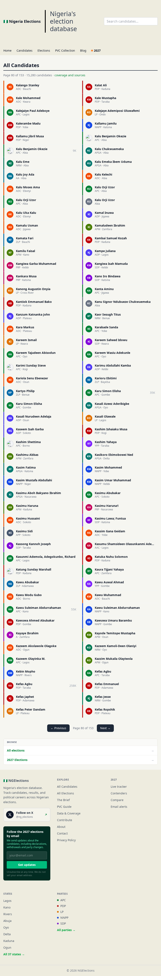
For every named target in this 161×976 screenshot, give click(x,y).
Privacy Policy (66, 840)
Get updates (27, 865)
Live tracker (119, 787)
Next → (105, 728)
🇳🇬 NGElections (16, 780)
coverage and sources (70, 75)
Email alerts (119, 807)
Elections (44, 50)
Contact (62, 833)
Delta (7, 934)
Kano (6, 907)
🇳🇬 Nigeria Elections (22, 21)
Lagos (7, 901)
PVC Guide (64, 807)
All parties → (66, 930)
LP (62, 912)
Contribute (64, 820)
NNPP (64, 918)
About (61, 827)
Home (7, 50)
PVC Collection (65, 50)
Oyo (6, 927)
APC (63, 900)
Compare (117, 800)
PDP (63, 906)
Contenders (119, 793)
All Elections (65, 793)
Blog (83, 50)
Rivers (7, 914)
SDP (63, 923)
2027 (97, 50)
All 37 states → (14, 954)
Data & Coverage (68, 813)
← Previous (58, 728)
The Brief (63, 800)
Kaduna (8, 941)
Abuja (7, 921)
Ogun (7, 947)
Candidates (24, 50)
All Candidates (67, 787)
